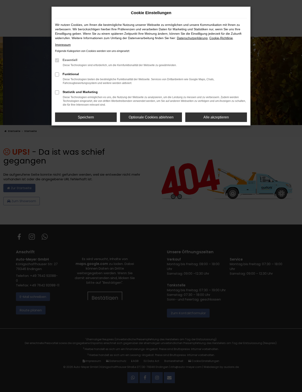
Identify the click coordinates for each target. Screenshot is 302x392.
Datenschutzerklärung (192, 38)
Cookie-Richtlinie (221, 38)
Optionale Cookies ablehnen (151, 117)
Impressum (63, 44)
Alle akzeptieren (216, 117)
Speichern (86, 117)
